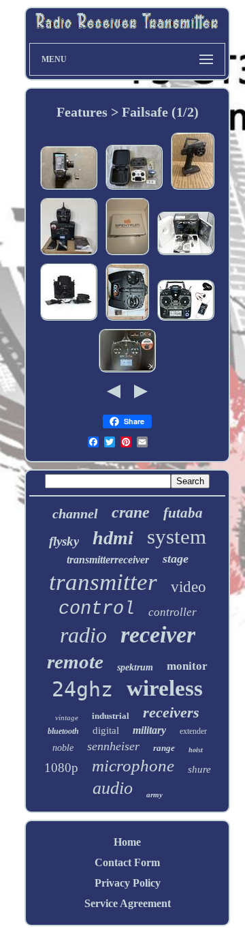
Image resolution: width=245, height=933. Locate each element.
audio (113, 788)
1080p (61, 767)
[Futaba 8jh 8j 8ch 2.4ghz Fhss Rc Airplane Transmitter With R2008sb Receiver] (185, 319)
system (176, 536)
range (164, 748)
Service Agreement (127, 903)
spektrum (135, 667)
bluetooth (63, 731)
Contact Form (127, 862)
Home (127, 842)
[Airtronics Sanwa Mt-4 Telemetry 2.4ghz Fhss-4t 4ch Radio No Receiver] (192, 188)
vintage (66, 717)
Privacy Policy (128, 883)
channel (75, 513)
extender (193, 731)
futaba (183, 513)
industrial (110, 716)
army (154, 794)
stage (176, 558)
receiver (157, 634)
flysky (64, 541)
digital (106, 730)
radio (83, 635)
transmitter (103, 582)
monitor (187, 666)
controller (172, 612)
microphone (133, 765)
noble (63, 748)
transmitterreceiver (108, 559)
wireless (165, 688)
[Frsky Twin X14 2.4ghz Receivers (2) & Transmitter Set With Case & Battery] (134, 188)
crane (131, 512)
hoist (196, 750)
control (97, 609)
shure (199, 769)
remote (75, 661)
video (188, 586)
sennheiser (113, 746)
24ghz (82, 689)
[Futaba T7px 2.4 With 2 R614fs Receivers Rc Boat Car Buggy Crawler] (68, 188)
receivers (171, 712)
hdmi (113, 537)
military (149, 730)
